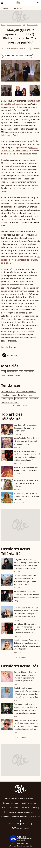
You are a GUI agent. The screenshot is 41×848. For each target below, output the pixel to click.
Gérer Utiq (25, 823)
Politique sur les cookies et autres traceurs (19, 807)
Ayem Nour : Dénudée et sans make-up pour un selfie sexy (26, 468)
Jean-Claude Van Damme (26, 391)
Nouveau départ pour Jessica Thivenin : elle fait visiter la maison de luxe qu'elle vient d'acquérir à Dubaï (26, 580)
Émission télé (12, 372)
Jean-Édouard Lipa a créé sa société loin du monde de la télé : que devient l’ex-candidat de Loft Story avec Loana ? (27, 455)
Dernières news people (14, 25)
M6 (21, 372)
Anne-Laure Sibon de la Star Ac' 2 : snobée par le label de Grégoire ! (26, 483)
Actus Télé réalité (32, 25)
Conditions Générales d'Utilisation (19, 798)
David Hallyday (7, 399)
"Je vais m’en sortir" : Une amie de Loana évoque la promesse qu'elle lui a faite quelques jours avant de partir (27, 644)
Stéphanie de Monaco (10, 402)
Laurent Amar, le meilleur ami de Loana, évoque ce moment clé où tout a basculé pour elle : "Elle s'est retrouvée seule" (26, 612)
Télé (24, 25)
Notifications (14, 823)
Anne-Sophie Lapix (9, 395)
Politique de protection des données (19, 812)
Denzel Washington (25, 395)
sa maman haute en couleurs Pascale (21, 153)
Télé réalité (29, 372)
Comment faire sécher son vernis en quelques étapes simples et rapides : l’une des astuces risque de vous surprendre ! (25, 678)
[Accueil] (18, 3)
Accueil (3, 25)
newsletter (38, 3)
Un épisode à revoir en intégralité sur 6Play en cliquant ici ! (20, 259)
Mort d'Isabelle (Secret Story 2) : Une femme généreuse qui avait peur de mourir (26, 441)
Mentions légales (29, 803)
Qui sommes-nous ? (11, 803)
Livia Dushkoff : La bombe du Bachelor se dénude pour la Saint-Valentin (26, 428)
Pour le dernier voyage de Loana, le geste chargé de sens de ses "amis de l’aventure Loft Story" (26, 596)
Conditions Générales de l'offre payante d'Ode (20, 816)
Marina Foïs (34, 399)
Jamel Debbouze (21, 399)
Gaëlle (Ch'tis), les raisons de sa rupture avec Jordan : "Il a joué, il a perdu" (26, 496)
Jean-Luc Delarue (8, 391)
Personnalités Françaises (11, 375)
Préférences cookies (20, 828)
